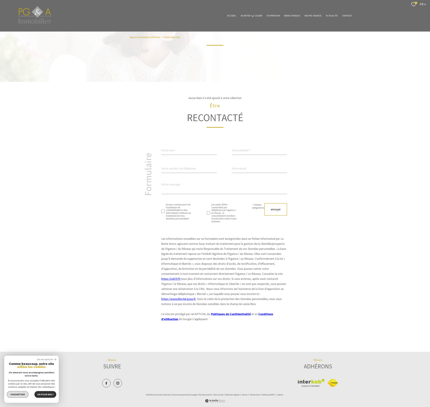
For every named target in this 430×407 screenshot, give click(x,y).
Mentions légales (232, 394)
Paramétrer (18, 394)
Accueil (231, 15)
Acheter (246, 15)
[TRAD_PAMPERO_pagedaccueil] (35, 23)
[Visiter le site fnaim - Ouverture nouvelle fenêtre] (333, 383)
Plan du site (218, 394)
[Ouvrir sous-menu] (252, 16)
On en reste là (45, 359)
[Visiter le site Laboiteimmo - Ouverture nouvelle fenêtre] (215, 401)
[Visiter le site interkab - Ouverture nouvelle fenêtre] (311, 383)
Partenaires (255, 394)
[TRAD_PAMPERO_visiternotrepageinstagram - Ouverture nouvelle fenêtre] (118, 383)
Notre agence (313, 15)
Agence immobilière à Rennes (145, 37)
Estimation (273, 15)
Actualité (332, 15)
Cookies (279, 395)
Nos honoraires (205, 394)
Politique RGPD (268, 394)
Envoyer (276, 209)
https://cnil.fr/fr (171, 279)
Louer (259, 15)
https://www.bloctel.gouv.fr (178, 299)
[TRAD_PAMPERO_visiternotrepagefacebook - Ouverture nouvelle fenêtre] (106, 383)
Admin (245, 394)
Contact (347, 15)
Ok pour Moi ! (45, 394)
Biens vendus (292, 15)
